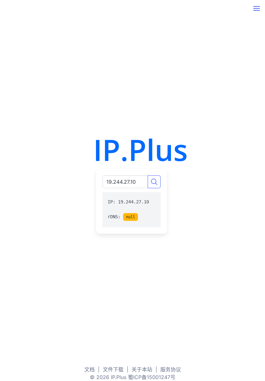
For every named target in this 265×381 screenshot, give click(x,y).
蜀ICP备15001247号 (151, 377)
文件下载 (113, 369)
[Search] (154, 181)
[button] (256, 8)
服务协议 (170, 369)
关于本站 (142, 369)
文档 (89, 369)
